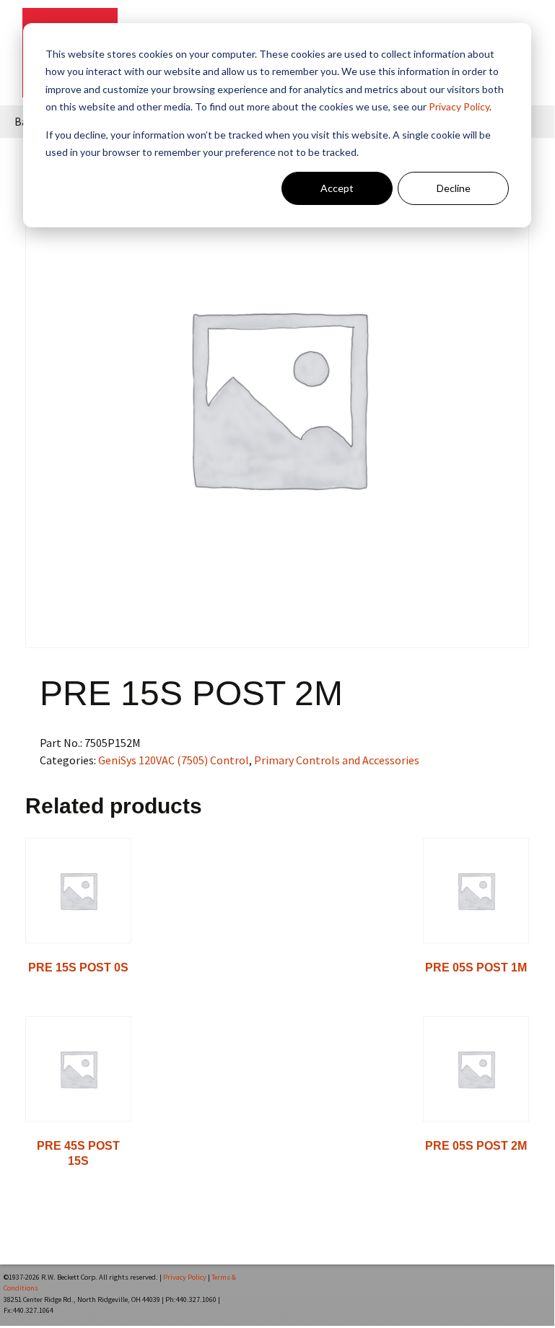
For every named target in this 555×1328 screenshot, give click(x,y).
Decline (454, 188)
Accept (337, 188)
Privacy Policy (459, 106)
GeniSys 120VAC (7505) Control (173, 760)
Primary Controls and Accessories (336, 760)
